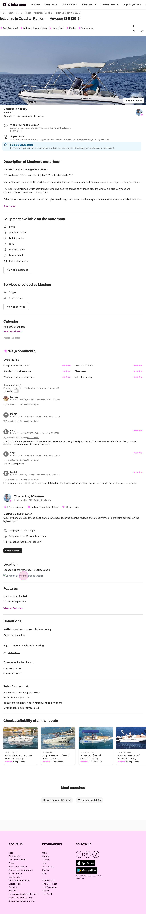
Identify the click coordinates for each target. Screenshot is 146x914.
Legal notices (15, 884)
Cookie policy (15, 877)
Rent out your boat (18, 866)
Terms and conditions (19, 880)
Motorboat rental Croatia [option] (56, 800)
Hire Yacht (47, 894)
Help (11, 853)
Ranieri (23, 596)
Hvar (44, 873)
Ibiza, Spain (47, 866)
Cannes (45, 870)
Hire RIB (46, 890)
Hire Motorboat (49, 884)
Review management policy (22, 901)
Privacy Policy (15, 873)
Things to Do (51, 4)
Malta (44, 853)
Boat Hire (35, 4)
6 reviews (12, 28)
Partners (13, 887)
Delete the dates (11, 338)
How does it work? (17, 859)
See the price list (13, 331)
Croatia (45, 856)
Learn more (14, 652)
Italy (44, 863)
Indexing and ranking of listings (23, 894)
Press (11, 863)
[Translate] (16, 391)
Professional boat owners (21, 870)
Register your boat (132, 4)
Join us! (12, 890)
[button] (134, 31)
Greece (45, 859)
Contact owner (12, 550)
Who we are (14, 856)
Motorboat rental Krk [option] (89, 800)
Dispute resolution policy (20, 897)
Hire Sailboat (48, 880)
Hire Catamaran (49, 887)
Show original (33, 404)
